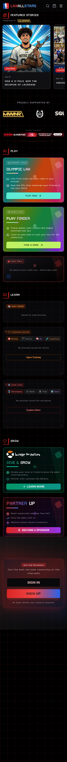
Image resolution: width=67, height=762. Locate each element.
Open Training (33, 357)
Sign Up (33, 593)
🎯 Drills (13, 339)
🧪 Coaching (52, 339)
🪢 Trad (43, 391)
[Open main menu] (61, 6)
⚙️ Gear (55, 391)
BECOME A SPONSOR (35, 530)
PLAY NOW (31, 195)
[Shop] (54, 6)
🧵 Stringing (15, 391)
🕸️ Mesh (30, 391)
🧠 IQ (39, 339)
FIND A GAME (31, 245)
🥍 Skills (27, 339)
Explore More (33, 410)
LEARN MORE (35, 486)
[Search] (48, 6)
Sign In (33, 582)
